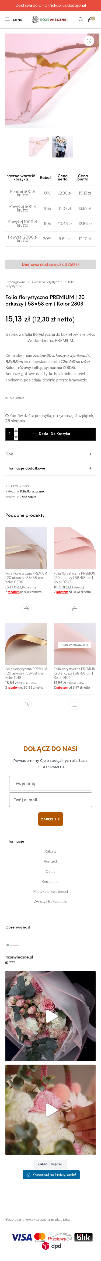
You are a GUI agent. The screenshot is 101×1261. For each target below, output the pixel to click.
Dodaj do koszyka (54, 434)
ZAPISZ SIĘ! (50, 819)
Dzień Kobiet (27, 497)
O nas (50, 871)
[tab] (50, 454)
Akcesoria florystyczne (47, 282)
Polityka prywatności (50, 891)
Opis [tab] (9, 454)
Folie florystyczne (32, 491)
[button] (26, 608)
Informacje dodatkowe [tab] (25, 468)
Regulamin (50, 881)
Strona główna (15, 282)
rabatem (14, 592)
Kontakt (50, 861)
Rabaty (50, 851)
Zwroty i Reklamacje (50, 901)
